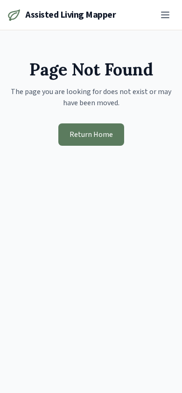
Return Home (91, 134)
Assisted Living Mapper (70, 14)
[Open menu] (165, 15)
